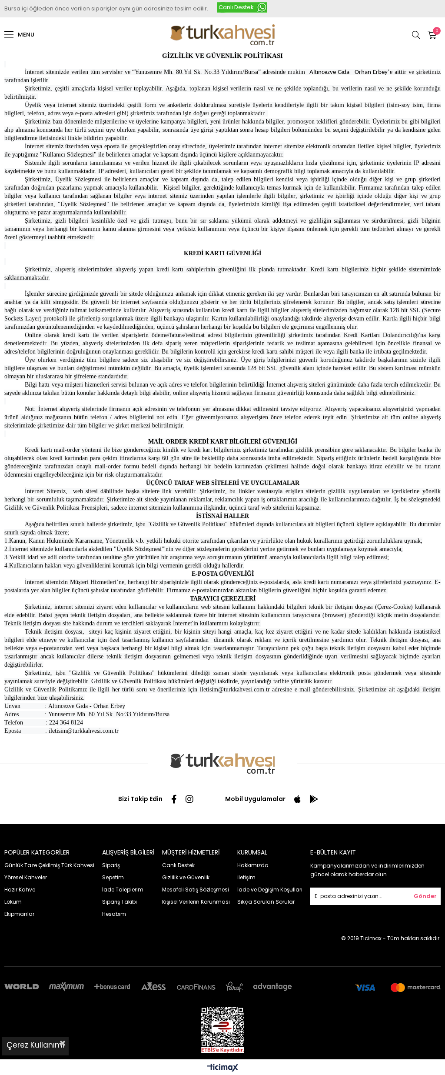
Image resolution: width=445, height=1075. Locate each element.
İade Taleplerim (122, 889)
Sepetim (113, 877)
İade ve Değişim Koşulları (269, 889)
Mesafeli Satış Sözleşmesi (195, 889)
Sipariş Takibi (119, 901)
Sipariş (111, 865)
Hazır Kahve (19, 889)
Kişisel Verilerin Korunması (196, 901)
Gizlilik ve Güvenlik (185, 877)
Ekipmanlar (19, 914)
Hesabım (114, 914)
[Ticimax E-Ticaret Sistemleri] (222, 1068)
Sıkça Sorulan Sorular (266, 901)
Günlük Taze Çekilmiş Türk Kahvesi (49, 865)
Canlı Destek (236, 7)
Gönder (425, 896)
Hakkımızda (253, 865)
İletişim (246, 877)
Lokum (13, 901)
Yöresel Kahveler (25, 877)
